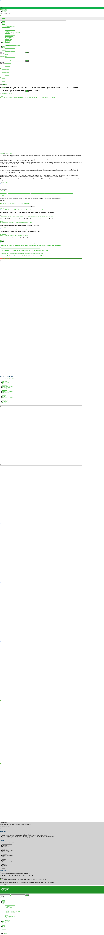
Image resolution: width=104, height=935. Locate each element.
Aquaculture (7, 31)
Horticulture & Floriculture (10, 48)
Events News (4, 385)
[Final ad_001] (41, 731)
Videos (3, 23)
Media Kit (4, 11)
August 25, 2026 (3, 234)
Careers (3, 47)
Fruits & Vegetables (8, 30)
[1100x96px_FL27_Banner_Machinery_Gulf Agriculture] (33, 20)
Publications (7, 75)
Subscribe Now (5, 10)
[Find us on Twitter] (0, 828)
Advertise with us (5, 888)
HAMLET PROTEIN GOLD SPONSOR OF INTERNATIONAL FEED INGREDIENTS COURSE (24, 250)
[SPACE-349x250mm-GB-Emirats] (41, 670)
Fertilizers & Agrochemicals (10, 51)
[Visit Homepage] (41, 12)
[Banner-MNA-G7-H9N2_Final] (41, 792)
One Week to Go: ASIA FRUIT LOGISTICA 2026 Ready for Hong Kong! (17, 206)
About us (4, 7)
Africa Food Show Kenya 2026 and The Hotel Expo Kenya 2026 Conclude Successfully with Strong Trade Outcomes (27, 212)
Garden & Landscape (9, 36)
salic (3, 182)
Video (3, 404)
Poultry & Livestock (8, 60)
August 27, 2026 (3, 221)
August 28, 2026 (3, 214)
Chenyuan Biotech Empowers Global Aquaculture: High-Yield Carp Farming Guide (19, 231)
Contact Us (4, 48)
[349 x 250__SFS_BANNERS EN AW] (41, 493)
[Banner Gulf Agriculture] (41, 552)
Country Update (5, 42)
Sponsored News (5, 402)
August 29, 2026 (3, 208)
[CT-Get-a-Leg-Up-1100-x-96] (39, 77)
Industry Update (5, 25)
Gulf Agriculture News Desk (6, 93)
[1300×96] (39, 5)
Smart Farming (7, 66)
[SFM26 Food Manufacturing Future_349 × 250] (41, 611)
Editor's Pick (4, 383)
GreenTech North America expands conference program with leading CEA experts (19, 225)
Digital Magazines (5, 43)
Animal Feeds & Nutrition (10, 26)
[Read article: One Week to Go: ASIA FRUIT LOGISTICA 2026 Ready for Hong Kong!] (41, 203)
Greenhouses (7, 27)
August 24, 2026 (3, 240)
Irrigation (6, 54)
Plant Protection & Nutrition (10, 57)
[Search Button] (10, 895)
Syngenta (6, 182)
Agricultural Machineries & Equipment (12, 45)
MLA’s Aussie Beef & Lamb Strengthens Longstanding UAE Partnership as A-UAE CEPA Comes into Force (25, 256)
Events (3, 46)
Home (3, 18)
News (3, 22)
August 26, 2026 (3, 227)
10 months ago (3, 94)
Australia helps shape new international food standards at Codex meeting (17, 238)
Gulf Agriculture (6, 893)
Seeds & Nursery (8, 63)
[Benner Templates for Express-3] (41, 434)
